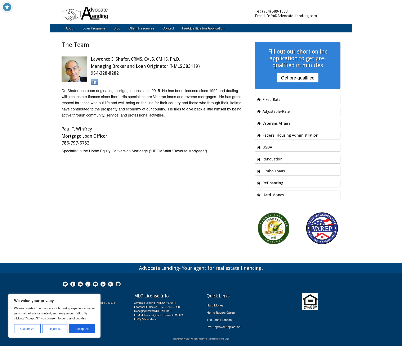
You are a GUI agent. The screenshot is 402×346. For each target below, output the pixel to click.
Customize (27, 329)
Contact (168, 28)
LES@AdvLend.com (145, 319)
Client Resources (141, 28)
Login (227, 338)
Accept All (82, 329)
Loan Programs (93, 28)
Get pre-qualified (297, 77)
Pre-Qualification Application (203, 28)
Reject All (55, 329)
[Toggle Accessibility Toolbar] (7, 7)
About (70, 28)
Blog (116, 28)
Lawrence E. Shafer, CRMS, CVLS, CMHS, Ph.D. (135, 59)
